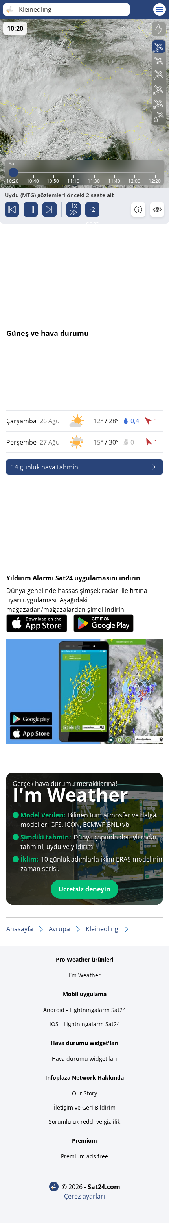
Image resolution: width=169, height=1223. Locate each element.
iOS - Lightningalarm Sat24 (85, 1024)
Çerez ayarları (84, 1196)
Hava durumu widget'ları (84, 1058)
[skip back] (12, 209)
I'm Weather (85, 975)
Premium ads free (84, 1156)
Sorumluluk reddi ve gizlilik (84, 1121)
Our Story (84, 1093)
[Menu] (159, 9)
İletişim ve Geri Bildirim (85, 1107)
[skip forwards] (49, 209)
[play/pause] (31, 209)
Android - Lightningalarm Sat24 (84, 1010)
